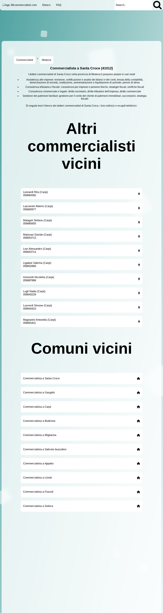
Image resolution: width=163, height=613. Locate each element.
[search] (157, 5)
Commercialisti (24, 60)
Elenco (46, 5)
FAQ (58, 5)
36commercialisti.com (24, 5)
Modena (46, 60)
